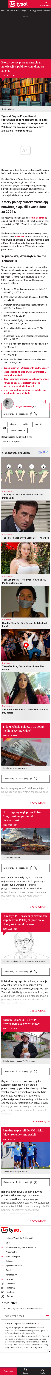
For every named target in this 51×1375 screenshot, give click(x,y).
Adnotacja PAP (12, 1274)
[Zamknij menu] (4, 4)
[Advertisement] (25, 36)
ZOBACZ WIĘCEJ (17, 430)
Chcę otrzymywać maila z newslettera (22, 1323)
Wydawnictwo (11, 1252)
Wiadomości (21, 11)
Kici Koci (19, 236)
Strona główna (7, 11)
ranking (26, 424)
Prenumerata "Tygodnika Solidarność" (22, 1247)
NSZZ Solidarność (45, 4)
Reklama (9, 1279)
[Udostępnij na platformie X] (35, 414)
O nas (8, 1242)
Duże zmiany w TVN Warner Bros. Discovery (26, 368)
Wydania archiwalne (14, 1265)
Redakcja (9, 1261)
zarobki (38, 424)
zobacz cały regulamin (32, 1347)
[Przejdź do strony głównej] (18, 4)
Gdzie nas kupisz (13, 1256)
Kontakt (9, 1270)
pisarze (13, 424)
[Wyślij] (47, 1315)
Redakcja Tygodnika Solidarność (19, 1238)
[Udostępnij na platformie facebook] (31, 414)
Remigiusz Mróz (37, 217)
